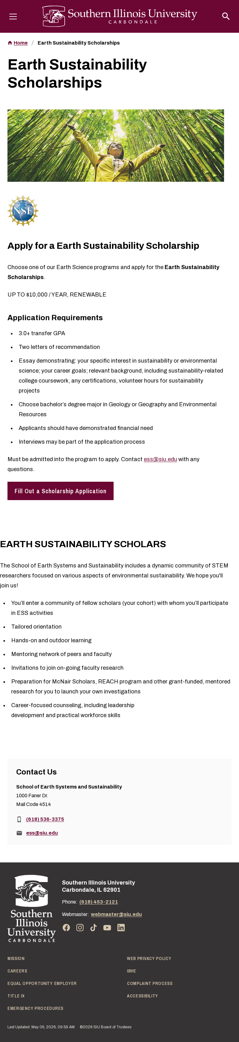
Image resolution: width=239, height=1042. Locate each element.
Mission (16, 958)
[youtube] (107, 927)
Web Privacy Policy (149, 958)
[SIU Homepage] (119, 16)
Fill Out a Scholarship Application (60, 491)
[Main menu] (13, 16)
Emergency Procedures (35, 1008)
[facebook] (66, 927)
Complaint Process (150, 983)
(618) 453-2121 (98, 902)
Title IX (16, 996)
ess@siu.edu (160, 459)
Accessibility (142, 996)
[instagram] (80, 927)
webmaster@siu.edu (116, 914)
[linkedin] (121, 927)
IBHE (131, 971)
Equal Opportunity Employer (42, 983)
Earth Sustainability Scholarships (79, 43)
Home (21, 43)
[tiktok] (93, 927)
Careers (17, 971)
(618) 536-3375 (45, 819)
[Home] (31, 908)
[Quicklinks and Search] (225, 16)
